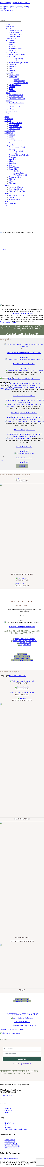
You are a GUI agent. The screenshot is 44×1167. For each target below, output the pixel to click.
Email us (3, 1098)
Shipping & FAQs (11, 1144)
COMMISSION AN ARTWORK (12, 1029)
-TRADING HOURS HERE (26, 312)
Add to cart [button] (39, 359)
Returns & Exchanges (12, 1146)
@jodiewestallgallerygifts (9, 1158)
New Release (9, 1123)
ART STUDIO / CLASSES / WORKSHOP (22, 1014)
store (10, 326)
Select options (38, 370)
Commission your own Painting (16, 1129)
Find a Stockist (10, 1140)
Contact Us (9, 1110)
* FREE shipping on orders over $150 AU (15, 3)
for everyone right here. (17, 676)
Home (7, 1112)
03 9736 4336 (8, 1096)
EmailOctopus (27, 1063)
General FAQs (10, 1142)
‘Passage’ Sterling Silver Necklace (22, 627)
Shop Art (3, 249)
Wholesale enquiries (12, 1148)
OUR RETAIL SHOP (22, 1022)
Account (8, 1127)
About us (8, 1108)
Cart (6, 1125)
